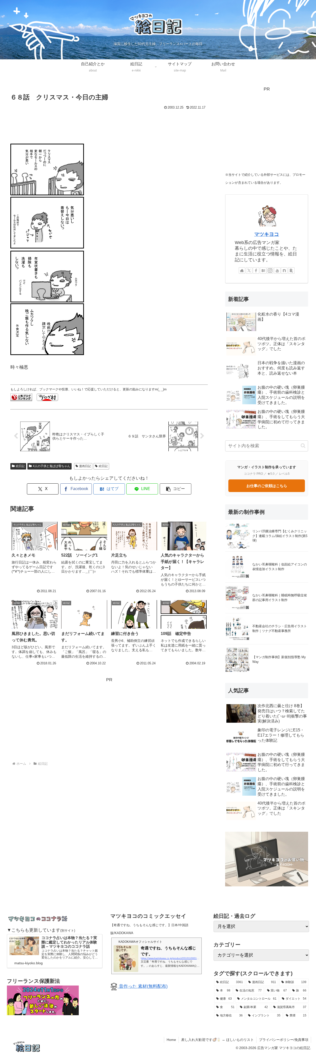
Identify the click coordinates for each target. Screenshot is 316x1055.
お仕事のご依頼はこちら (266, 486)
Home (171, 1040)
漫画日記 (85, 466)
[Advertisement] (109, 124)
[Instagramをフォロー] (270, 270)
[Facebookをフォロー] (256, 270)
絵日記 (20, 466)
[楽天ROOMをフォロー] (291, 270)
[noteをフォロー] (284, 270)
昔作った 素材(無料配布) (143, 986)
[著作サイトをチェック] (242, 270)
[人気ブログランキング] (21, 397)
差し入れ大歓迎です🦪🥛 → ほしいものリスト (217, 1040)
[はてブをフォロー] (263, 270)
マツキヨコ (266, 234)
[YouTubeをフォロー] (277, 270)
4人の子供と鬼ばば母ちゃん (51, 466)
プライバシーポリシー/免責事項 (283, 1040)
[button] (175, 488)
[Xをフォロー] (249, 270)
